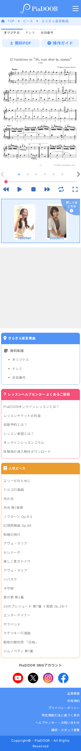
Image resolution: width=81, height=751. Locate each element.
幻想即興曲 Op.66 (17, 525)
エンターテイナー (17, 615)
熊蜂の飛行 (12, 535)
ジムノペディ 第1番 (18, 651)
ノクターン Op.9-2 (17, 517)
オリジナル (20, 360)
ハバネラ (10, 579)
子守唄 (8, 588)
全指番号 (19, 378)
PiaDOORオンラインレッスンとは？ (31, 407)
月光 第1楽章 (13, 508)
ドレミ (17, 369)
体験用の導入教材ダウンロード (27, 452)
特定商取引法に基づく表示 (61, 715)
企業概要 (73, 693)
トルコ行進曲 (13, 490)
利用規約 (73, 701)
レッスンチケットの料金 (22, 416)
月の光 (8, 499)
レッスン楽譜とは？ (18, 434)
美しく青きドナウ (17, 561)
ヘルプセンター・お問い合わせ (57, 722)
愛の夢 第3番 (13, 597)
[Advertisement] (40, 287)
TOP (11, 21)
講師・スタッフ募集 (65, 730)
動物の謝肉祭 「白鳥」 (20, 642)
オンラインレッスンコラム (23, 443)
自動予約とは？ (15, 425)
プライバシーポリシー (64, 708)
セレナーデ (12, 553)
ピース (28, 21)
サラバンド (12, 624)
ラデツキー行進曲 (17, 633)
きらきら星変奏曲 (55, 21)
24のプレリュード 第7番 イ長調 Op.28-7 (35, 606)
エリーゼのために (17, 481)
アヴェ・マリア (15, 543)
